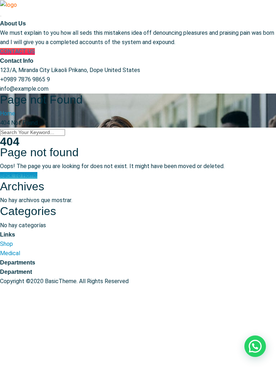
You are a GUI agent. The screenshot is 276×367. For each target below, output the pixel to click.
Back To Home (18, 175)
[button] (255, 346)
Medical (10, 253)
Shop (6, 243)
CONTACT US (17, 51)
